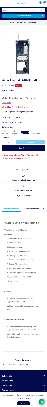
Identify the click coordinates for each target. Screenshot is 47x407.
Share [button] (26, 132)
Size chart (36, 134)
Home (12, 22)
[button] (4, 3)
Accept (23, 403)
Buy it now (23, 148)
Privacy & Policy (23, 399)
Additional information (30, 209)
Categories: (7, 127)
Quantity (5, 138)
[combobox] (23, 10)
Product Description (11, 209)
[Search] (41, 10)
